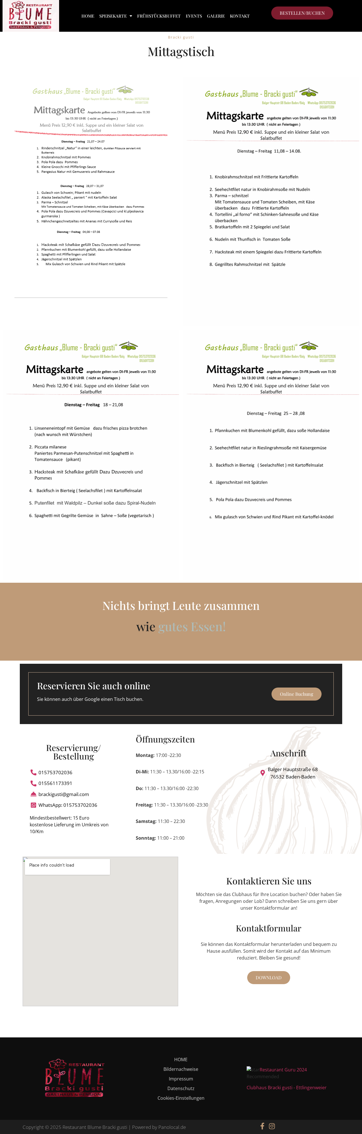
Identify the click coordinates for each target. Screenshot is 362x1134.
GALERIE (216, 16)
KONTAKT (240, 16)
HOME (87, 16)
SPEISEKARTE (113, 16)
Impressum (181, 1079)
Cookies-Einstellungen (181, 1098)
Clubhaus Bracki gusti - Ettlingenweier (287, 1087)
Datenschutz (181, 1088)
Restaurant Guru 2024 (283, 1070)
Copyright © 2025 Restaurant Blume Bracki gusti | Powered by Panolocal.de (104, 1127)
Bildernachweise (180, 1069)
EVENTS (194, 16)
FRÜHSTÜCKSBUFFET (159, 16)
